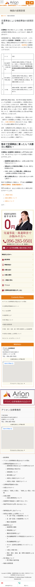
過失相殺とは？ (11, 475)
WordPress (11, 577)
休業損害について (12, 472)
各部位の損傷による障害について (13, 513)
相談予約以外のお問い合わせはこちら (15, 504)
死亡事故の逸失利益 (13, 560)
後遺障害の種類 (11, 527)
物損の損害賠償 (8, 563)
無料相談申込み (8, 585)
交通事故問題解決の (9, 484)
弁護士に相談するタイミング (15, 478)
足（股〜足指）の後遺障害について (18, 518)
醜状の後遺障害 (11, 522)
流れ (17, 484)
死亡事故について (8, 558)
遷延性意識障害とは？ (13, 533)
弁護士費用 (6, 496)
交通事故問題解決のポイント (12, 463)
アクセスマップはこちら (16, 450)
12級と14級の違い (12, 550)
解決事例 (6, 457)
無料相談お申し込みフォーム (12, 510)
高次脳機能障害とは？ (13, 541)
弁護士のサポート (8, 487)
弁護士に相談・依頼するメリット (17, 481)
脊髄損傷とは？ (11, 530)
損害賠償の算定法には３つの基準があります (20, 465)
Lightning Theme (20, 577)
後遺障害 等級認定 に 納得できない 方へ (15, 501)
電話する (26, 585)
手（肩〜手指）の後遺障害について (18, 515)
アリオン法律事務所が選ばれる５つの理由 (16, 460)
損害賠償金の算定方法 (13, 469)
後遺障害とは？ (8, 525)
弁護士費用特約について (14, 498)
